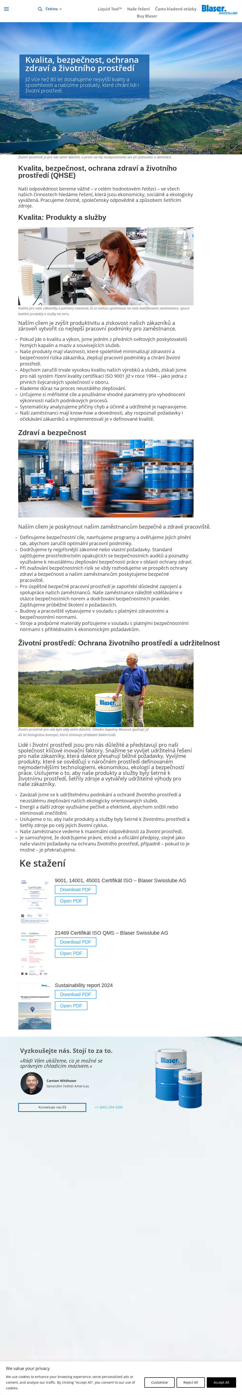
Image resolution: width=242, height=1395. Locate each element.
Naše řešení (138, 9)
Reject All (190, 1382)
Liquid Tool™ (110, 9)
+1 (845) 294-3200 (109, 1107)
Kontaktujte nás (50, 1107)
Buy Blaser (147, 16)
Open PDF (71, 900)
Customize (159, 1382)
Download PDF (75, 889)
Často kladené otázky (175, 9)
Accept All (221, 1382)
